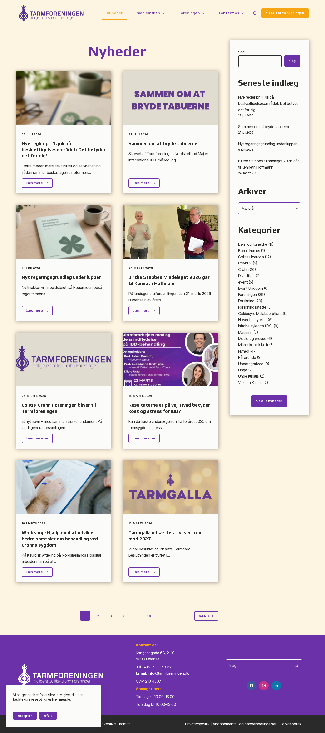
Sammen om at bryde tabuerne (162, 143)
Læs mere (39, 184)
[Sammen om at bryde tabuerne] (170, 98)
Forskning (246, 301)
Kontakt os (228, 12)
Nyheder (115, 12)
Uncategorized (250, 363)
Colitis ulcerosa (251, 256)
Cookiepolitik (290, 724)
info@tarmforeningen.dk (168, 673)
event (243, 282)
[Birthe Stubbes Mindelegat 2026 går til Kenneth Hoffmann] (170, 232)
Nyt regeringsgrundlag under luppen (62, 277)
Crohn (243, 269)
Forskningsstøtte (252, 307)
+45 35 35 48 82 (157, 667)
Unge (242, 370)
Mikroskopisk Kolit (253, 344)
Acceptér (25, 716)
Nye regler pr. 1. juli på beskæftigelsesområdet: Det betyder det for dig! (64, 149)
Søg (241, 52)
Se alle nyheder (269, 401)
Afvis (48, 716)
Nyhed (243, 351)
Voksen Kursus (250, 382)
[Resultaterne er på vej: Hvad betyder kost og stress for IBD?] (170, 359)
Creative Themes (116, 724)
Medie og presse (252, 338)
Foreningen (189, 12)
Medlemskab (148, 12)
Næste (204, 616)
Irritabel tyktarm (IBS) (255, 326)
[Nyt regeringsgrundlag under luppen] (63, 232)
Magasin (245, 332)
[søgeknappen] (296, 665)
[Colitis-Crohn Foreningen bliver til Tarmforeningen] (63, 359)
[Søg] (255, 13)
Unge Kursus (248, 376)
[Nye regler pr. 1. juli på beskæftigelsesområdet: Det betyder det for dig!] (63, 98)
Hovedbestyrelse (252, 319)
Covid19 (245, 263)
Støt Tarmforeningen (285, 13)
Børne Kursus (249, 250)
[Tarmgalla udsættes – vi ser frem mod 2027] (170, 487)
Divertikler (246, 275)
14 (149, 616)
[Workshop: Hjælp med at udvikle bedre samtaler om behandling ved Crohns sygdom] (63, 487)
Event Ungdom (250, 288)
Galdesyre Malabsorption (259, 313)
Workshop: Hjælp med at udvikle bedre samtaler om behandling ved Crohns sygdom (60, 539)
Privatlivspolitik (197, 724)
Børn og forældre (252, 244)
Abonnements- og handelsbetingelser (244, 724)
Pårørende (247, 357)
